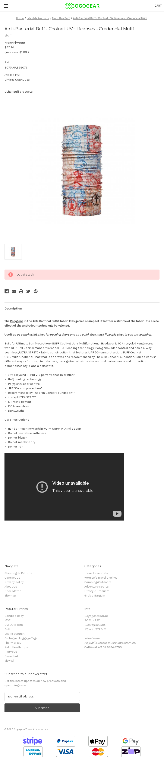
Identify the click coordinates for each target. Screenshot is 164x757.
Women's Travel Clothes (100, 577)
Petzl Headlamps (16, 647)
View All (9, 660)
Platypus (10, 651)
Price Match (12, 591)
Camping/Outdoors (97, 582)
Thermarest (12, 643)
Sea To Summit (14, 634)
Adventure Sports (96, 586)
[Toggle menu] (6, 6)
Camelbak (11, 656)
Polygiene (16, 321)
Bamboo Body (14, 616)
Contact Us (12, 577)
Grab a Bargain (94, 595)
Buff (7, 629)
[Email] (14, 291)
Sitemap (10, 595)
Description (13, 308)
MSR (7, 620)
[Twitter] (28, 291)
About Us (10, 586)
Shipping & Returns (18, 573)
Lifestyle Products (97, 591)
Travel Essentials (96, 573)
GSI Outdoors (13, 625)
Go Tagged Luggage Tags (21, 638)
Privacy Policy (14, 582)
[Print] (21, 291)
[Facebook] (6, 291)
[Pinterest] (36, 291)
